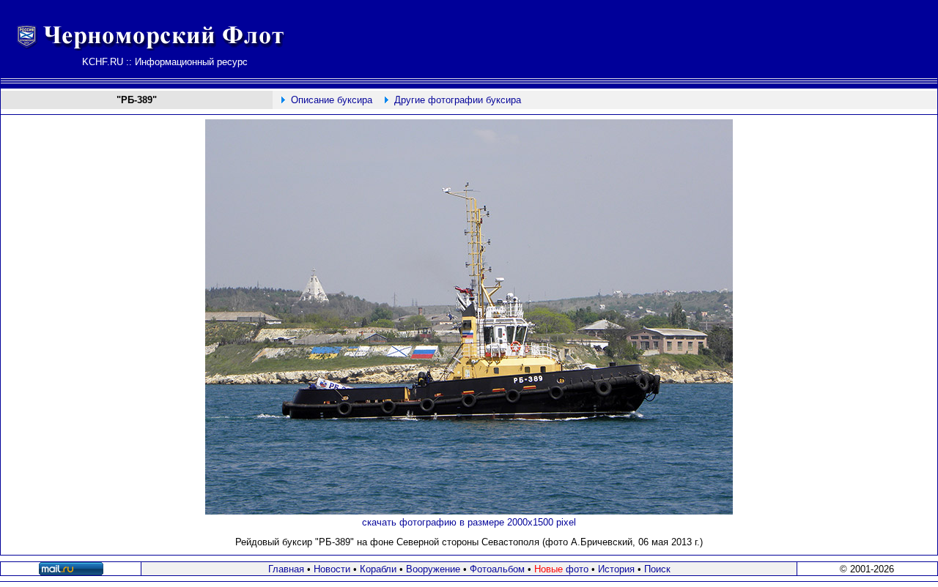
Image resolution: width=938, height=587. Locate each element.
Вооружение (433, 569)
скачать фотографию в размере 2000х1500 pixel (469, 522)
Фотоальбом (497, 569)
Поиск (657, 569)
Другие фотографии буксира (457, 99)
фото (561, 569)
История (616, 569)
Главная (286, 569)
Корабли (378, 569)
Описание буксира (331, 99)
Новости (332, 569)
